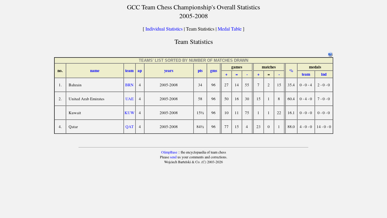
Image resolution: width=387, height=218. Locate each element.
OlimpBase (169, 152)
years (168, 71)
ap (140, 71)
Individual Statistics (164, 28)
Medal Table (230, 28)
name (94, 71)
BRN (129, 85)
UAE (129, 98)
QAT (129, 126)
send (173, 156)
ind (324, 74)
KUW (130, 112)
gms (213, 71)
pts (200, 71)
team (129, 71)
